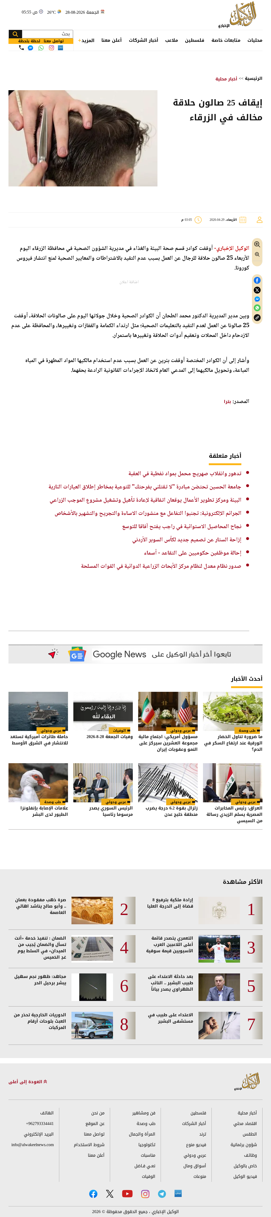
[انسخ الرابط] (257, 317)
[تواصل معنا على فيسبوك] (30, 48)
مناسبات (148, 1155)
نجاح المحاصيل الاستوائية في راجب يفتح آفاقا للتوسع (181, 527)
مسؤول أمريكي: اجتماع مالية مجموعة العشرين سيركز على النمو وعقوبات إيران (168, 743)
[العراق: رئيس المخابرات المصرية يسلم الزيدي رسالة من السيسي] (233, 782)
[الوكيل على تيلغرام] (162, 1194)
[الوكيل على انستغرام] (145, 1194)
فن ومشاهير (143, 1113)
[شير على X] (257, 290)
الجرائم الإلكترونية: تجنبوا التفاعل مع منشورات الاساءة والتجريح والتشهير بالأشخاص (148, 514)
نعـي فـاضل (144, 1166)
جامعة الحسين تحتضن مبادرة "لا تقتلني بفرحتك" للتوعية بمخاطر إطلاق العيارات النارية (144, 487)
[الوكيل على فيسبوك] (93, 1194)
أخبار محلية (226, 79)
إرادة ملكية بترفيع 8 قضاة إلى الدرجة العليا (170, 903)
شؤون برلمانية (244, 1145)
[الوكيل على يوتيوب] (127, 1193)
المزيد (88, 40)
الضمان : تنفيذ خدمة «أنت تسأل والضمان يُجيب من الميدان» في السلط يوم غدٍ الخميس (40, 947)
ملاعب (171, 40)
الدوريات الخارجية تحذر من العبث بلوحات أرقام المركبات (40, 1021)
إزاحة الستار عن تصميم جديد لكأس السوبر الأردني (186, 540)
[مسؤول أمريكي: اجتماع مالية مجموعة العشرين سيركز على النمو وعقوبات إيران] (168, 711)
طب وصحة (247, 730)
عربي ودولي (180, 730)
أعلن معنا (111, 40)
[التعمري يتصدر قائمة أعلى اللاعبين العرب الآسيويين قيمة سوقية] (219, 949)
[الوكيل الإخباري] (238, 15)
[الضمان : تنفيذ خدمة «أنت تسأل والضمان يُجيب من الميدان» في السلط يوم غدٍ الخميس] (92, 949)
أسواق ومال (194, 1166)
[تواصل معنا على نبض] (60, 47)
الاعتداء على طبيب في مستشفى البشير (170, 1018)
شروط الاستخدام (89, 1145)
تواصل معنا (94, 1134)
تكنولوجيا (146, 1145)
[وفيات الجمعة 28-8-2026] (103, 711)
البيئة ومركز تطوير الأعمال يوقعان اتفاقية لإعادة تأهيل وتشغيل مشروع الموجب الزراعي (145, 500)
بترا (227, 401)
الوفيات (119, 730)
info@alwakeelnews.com (32, 1145)
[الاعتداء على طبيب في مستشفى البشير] (219, 1025)
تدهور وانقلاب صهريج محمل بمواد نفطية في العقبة (184, 474)
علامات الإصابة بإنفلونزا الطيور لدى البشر (44, 811)
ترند (202, 1134)
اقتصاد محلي (245, 1123)
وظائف (250, 1155)
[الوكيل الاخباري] (247, 1082)
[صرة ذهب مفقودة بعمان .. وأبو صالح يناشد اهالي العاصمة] (92, 910)
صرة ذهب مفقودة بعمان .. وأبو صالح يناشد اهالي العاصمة (40, 906)
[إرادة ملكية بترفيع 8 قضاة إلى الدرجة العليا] (219, 910)
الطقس (250, 1134)
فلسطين (194, 40)
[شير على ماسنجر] (257, 299)
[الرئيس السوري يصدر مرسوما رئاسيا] (103, 782)
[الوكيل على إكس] (110, 1194)
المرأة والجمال (142, 1134)
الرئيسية (254, 78)
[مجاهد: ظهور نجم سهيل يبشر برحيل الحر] (92, 987)
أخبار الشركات (143, 40)
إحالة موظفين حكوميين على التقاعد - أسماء (192, 553)
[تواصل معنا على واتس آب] (41, 48)
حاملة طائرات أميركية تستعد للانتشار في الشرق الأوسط (39, 740)
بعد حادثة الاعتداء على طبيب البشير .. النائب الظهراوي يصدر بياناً (170, 982)
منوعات (199, 1176)
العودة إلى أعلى (26, 1082)
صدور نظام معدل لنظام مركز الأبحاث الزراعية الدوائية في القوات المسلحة (161, 566)
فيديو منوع (196, 1145)
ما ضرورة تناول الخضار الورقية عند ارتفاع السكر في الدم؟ (233, 743)
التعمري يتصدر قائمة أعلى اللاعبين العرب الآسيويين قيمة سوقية (169, 944)
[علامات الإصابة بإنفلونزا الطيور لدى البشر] (38, 782)
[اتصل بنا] (21, 47)
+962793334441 (40, 1123)
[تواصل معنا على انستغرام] (51, 47)
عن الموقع (95, 1123)
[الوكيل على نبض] (178, 1193)
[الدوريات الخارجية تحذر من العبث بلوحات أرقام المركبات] (92, 1025)
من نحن (98, 1113)
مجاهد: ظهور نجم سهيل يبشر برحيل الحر (40, 979)
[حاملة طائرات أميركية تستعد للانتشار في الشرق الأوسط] (38, 711)
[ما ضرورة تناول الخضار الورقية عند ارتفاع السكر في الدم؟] (233, 711)
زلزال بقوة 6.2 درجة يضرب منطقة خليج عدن (172, 811)
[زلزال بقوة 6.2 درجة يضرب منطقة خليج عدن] (168, 782)
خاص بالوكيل (245, 1166)
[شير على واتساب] (257, 308)
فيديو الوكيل (245, 1176)
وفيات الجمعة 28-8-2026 (110, 737)
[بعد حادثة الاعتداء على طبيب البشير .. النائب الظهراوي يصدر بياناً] (219, 987)
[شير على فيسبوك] (257, 280)
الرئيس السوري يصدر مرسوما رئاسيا (111, 811)
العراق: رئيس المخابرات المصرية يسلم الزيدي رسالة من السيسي (234, 814)
